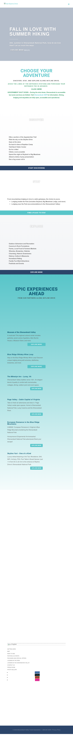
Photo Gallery (12, 669)
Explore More (17, 50)
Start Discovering (36, 168)
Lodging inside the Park (20, 201)
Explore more (36, 272)
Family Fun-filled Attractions (19, 261)
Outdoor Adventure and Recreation (21, 244)
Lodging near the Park (19, 204)
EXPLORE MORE (36, 388)
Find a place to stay (36, 213)
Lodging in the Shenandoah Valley (18, 662)
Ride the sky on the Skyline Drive (21, 139)
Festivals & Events (13, 656)
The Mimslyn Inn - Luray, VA (19, 376)
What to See (11, 653)
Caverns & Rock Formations (19, 246)
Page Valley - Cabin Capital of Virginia (23, 399)
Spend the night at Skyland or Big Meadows (24, 154)
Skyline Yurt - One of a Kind (19, 453)
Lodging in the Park (13, 660)
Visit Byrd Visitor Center (17, 147)
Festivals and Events (16, 263)
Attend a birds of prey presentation (21, 157)
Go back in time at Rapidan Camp (21, 144)
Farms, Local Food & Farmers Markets (22, 248)
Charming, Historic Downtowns (20, 253)
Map (8, 651)
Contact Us (11, 665)
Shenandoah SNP (40, 95)
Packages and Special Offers (16, 658)
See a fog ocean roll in (17, 159)
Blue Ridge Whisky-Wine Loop (20, 354)
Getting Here (11, 649)
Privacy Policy (56, 730)
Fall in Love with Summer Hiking (33, 31)
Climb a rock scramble (17, 152)
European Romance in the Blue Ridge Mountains (23, 423)
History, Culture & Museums (19, 256)
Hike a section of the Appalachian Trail (22, 137)
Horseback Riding (15, 258)
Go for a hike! (13, 149)
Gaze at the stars (15, 142)
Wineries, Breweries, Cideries (19, 251)
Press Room (11, 667)
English (14, 644)
